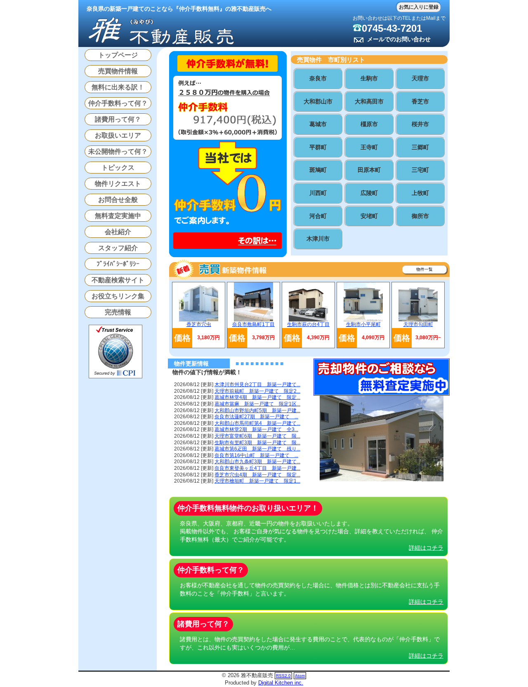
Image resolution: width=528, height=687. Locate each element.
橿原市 (369, 124)
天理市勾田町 (418, 324)
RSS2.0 (283, 675)
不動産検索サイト (118, 280)
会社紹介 (118, 231)
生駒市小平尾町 (363, 324)
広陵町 (369, 193)
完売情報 (118, 312)
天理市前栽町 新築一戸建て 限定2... (257, 391)
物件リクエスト (118, 183)
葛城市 (318, 124)
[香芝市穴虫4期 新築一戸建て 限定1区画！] (198, 320)
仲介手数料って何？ (118, 103)
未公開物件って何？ (118, 151)
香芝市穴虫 (198, 324)
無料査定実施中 (118, 215)
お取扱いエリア (118, 135)
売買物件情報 (118, 71)
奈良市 (318, 78)
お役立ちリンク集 (118, 296)
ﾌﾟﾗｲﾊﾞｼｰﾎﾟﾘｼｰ (118, 263)
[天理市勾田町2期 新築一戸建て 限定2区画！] (418, 320)
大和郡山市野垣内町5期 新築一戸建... (257, 410)
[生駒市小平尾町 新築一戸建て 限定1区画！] (363, 320)
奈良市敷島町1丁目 (253, 324)
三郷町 (420, 147)
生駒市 (369, 78)
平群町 (318, 147)
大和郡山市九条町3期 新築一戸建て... (257, 461)
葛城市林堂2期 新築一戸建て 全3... (256, 429)
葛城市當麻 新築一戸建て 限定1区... (257, 404)
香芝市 (420, 101)
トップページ (118, 55)
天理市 (420, 78)
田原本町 (369, 169)
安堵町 (369, 216)
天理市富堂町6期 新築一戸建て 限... (257, 436)
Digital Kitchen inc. (280, 683)
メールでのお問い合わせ (399, 39)
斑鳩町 (318, 169)
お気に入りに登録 (418, 7)
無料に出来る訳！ (118, 87)
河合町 (318, 216)
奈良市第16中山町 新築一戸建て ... (256, 455)
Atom (300, 675)
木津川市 (318, 238)
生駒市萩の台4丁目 (308, 324)
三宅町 (420, 169)
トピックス (117, 167)
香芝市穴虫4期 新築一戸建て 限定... (257, 475)
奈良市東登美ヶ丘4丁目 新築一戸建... (257, 468)
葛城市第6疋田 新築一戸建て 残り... (257, 449)
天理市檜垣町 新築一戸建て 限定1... (257, 481)
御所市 (420, 216)
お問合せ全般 (118, 199)
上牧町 (420, 193)
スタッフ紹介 (118, 247)
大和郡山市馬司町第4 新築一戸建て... (257, 423)
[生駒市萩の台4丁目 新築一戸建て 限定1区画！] (308, 320)
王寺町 (369, 147)
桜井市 (420, 124)
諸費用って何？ (118, 119)
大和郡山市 (318, 101)
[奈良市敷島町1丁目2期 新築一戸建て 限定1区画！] (253, 320)
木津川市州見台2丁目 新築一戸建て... (257, 384)
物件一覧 (424, 269)
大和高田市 (369, 101)
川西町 (318, 193)
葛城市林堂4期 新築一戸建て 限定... (257, 397)
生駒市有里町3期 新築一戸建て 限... (257, 442)
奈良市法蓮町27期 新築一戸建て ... (256, 417)
